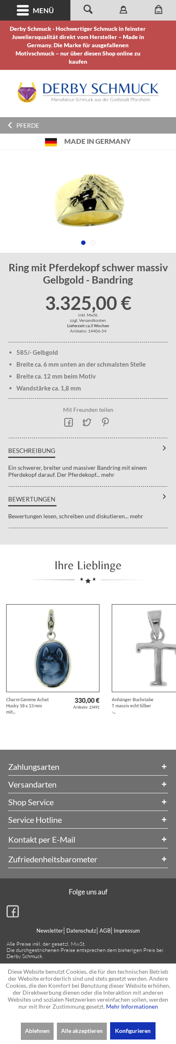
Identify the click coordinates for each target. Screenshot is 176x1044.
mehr (107, 474)
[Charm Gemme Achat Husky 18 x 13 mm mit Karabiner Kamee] (52, 648)
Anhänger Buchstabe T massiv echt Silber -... (132, 705)
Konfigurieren (133, 1030)
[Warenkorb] (158, 10)
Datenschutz (81, 930)
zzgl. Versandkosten (88, 320)
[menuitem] (35, 10)
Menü (43, 10)
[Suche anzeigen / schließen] (88, 10)
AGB (105, 930)
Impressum (127, 930)
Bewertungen (31, 499)
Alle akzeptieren (82, 1030)
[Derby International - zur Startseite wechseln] (88, 92)
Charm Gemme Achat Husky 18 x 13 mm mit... (27, 705)
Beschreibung (31, 450)
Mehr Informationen (132, 1006)
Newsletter (49, 930)
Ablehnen (37, 1030)
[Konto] (123, 10)
